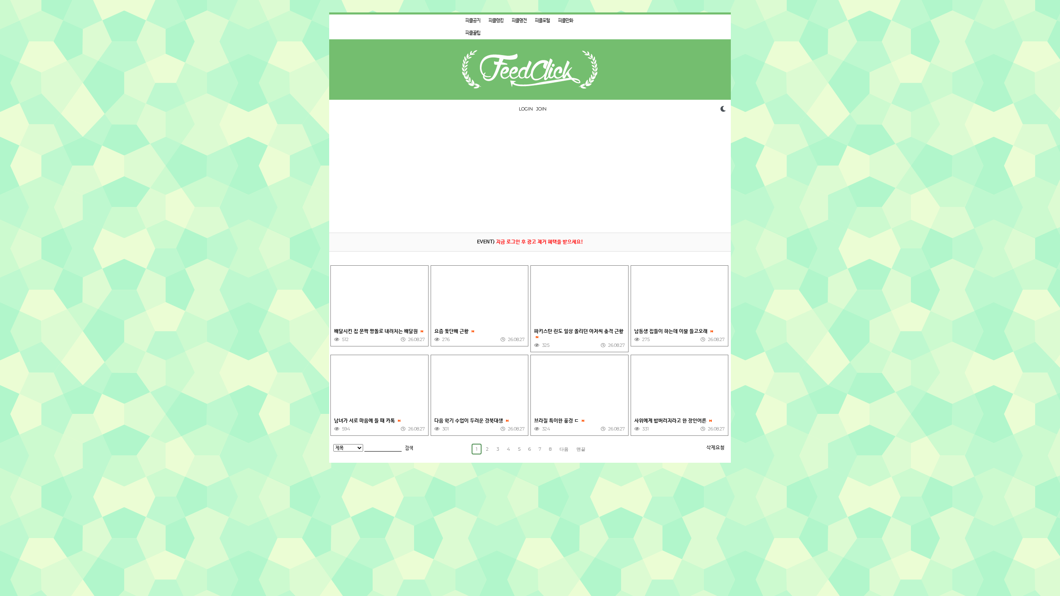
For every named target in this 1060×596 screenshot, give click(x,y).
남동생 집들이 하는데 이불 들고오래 (671, 331)
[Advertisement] (530, 175)
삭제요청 (715, 448)
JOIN (541, 109)
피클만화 (565, 20)
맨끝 (580, 449)
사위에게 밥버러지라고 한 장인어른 (671, 421)
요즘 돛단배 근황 (452, 331)
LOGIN (526, 109)
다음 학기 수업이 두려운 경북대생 (469, 421)
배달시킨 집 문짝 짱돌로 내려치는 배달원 (376, 331)
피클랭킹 (496, 20)
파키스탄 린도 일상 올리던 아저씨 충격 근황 (579, 331)
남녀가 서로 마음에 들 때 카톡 (365, 421)
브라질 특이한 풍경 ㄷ (557, 421)
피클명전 (519, 20)
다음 (564, 449)
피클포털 (542, 20)
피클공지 (472, 20)
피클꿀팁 (472, 33)
